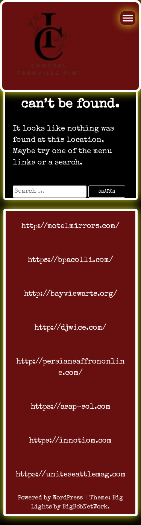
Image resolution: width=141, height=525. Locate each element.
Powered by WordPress (51, 498)
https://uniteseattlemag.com (71, 475)
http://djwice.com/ (70, 328)
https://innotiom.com (70, 441)
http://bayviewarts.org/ (70, 294)
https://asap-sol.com (71, 407)
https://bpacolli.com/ (70, 260)
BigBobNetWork (85, 507)
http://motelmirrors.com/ (70, 226)
